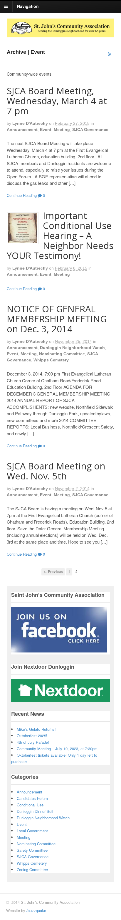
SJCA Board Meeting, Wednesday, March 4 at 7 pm (57, 100)
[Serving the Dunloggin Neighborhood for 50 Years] (61, 34)
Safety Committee (32, 850)
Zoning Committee (32, 869)
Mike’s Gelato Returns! (36, 729)
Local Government (32, 830)
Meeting (62, 129)
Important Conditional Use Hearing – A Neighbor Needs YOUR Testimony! (60, 235)
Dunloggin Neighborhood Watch (72, 347)
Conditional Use (30, 805)
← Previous (53, 571)
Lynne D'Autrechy (30, 123)
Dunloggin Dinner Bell (35, 811)
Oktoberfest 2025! (32, 735)
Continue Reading (22, 195)
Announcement (22, 129)
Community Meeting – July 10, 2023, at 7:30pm (57, 748)
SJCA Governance (90, 129)
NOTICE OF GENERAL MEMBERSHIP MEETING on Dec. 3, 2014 (57, 319)
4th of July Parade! (33, 742)
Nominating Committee (62, 353)
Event (45, 129)
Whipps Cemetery (51, 360)
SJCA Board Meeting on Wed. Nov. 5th (56, 471)
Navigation (28, 6)
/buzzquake (36, 910)
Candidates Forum (32, 798)
